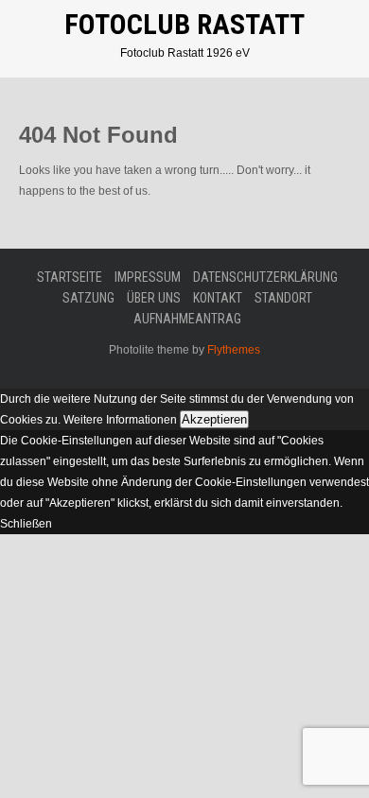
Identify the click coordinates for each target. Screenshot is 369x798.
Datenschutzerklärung (265, 277)
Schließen (26, 523)
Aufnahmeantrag (187, 318)
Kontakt (217, 297)
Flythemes (232, 349)
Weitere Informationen (120, 419)
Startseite (69, 277)
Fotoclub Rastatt (184, 24)
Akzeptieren (214, 419)
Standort (283, 297)
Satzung (88, 297)
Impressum (147, 277)
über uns (154, 297)
